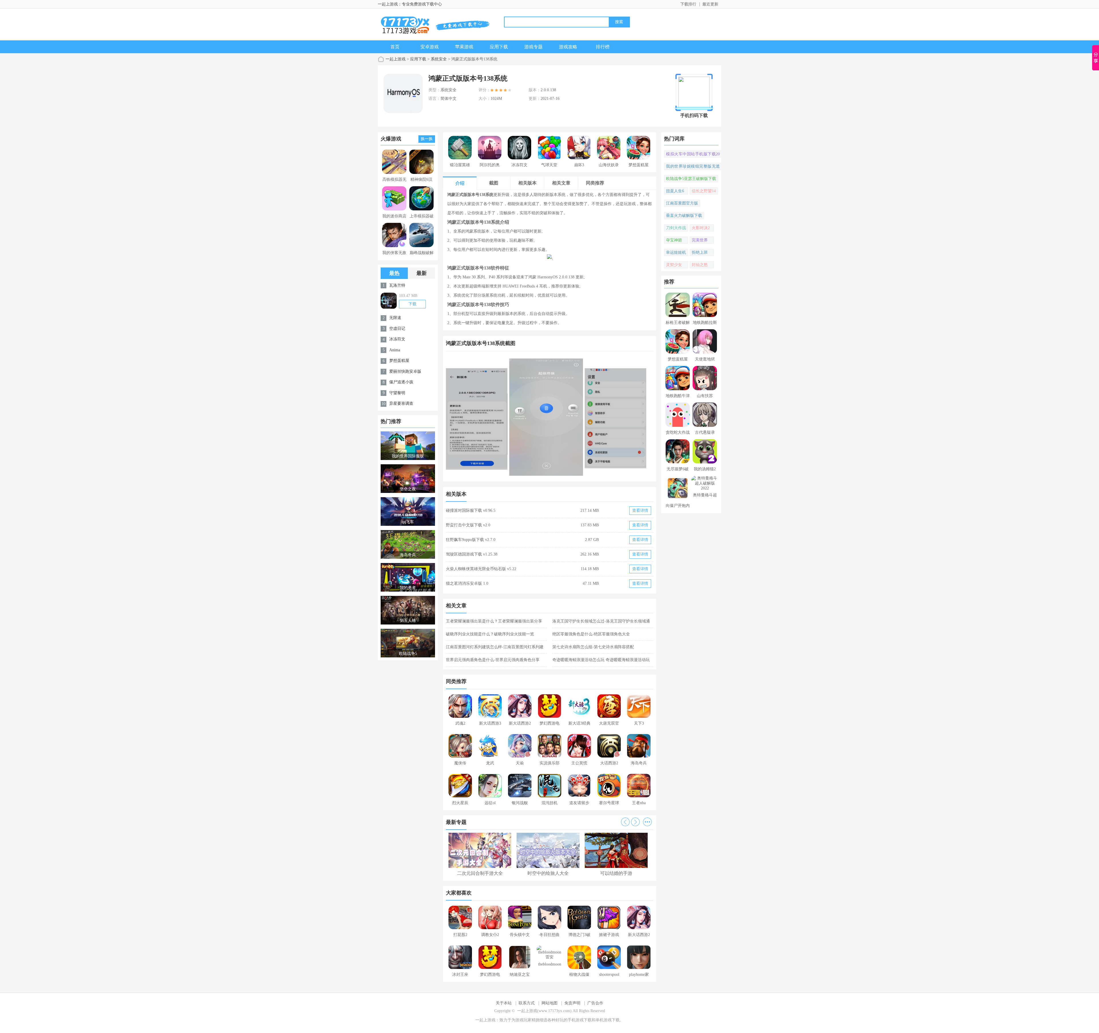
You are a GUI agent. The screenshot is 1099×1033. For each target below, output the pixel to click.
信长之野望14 (704, 191)
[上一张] (498, 417)
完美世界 (700, 240)
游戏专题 (533, 46)
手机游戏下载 (580, 1020)
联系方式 (527, 1003)
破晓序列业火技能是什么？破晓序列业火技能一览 (490, 634)
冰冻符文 (397, 339)
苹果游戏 (464, 46)
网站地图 (549, 1003)
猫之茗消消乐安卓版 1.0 (467, 583)
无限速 (395, 318)
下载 (412, 304)
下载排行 (688, 4)
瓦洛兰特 (397, 285)
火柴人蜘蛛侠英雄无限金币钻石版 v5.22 (481, 569)
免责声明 (572, 1003)
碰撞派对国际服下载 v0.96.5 (470, 510)
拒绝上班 (700, 252)
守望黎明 (397, 393)
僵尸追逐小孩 (401, 382)
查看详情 (640, 510)
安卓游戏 (429, 46)
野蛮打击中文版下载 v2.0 (468, 525)
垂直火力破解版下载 (684, 215)
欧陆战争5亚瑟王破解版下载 (691, 179)
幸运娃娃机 (676, 252)
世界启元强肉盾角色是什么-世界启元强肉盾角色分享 (492, 660)
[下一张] (602, 417)
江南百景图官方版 (682, 203)
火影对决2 (701, 228)
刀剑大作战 (676, 228)
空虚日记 (397, 328)
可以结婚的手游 (616, 873)
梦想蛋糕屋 (399, 360)
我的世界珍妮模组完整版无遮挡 (693, 167)
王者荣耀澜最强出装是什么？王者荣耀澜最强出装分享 (494, 621)
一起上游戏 (396, 59)
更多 (647, 822)
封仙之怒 (700, 265)
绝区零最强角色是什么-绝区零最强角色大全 (591, 634)
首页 (395, 46)
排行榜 (603, 46)
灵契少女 (674, 265)
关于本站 (504, 1003)
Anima (394, 350)
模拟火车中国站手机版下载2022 (693, 155)
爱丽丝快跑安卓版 (405, 371)
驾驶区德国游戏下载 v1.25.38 (471, 554)
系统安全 (439, 59)
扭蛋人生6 (675, 191)
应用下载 (499, 46)
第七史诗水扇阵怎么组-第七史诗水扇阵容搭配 (593, 647)
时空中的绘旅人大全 (548, 873)
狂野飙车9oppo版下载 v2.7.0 (470, 540)
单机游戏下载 (608, 1020)
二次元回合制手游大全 (480, 873)
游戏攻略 (568, 46)
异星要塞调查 (401, 403)
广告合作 (595, 1003)
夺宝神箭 (674, 240)
